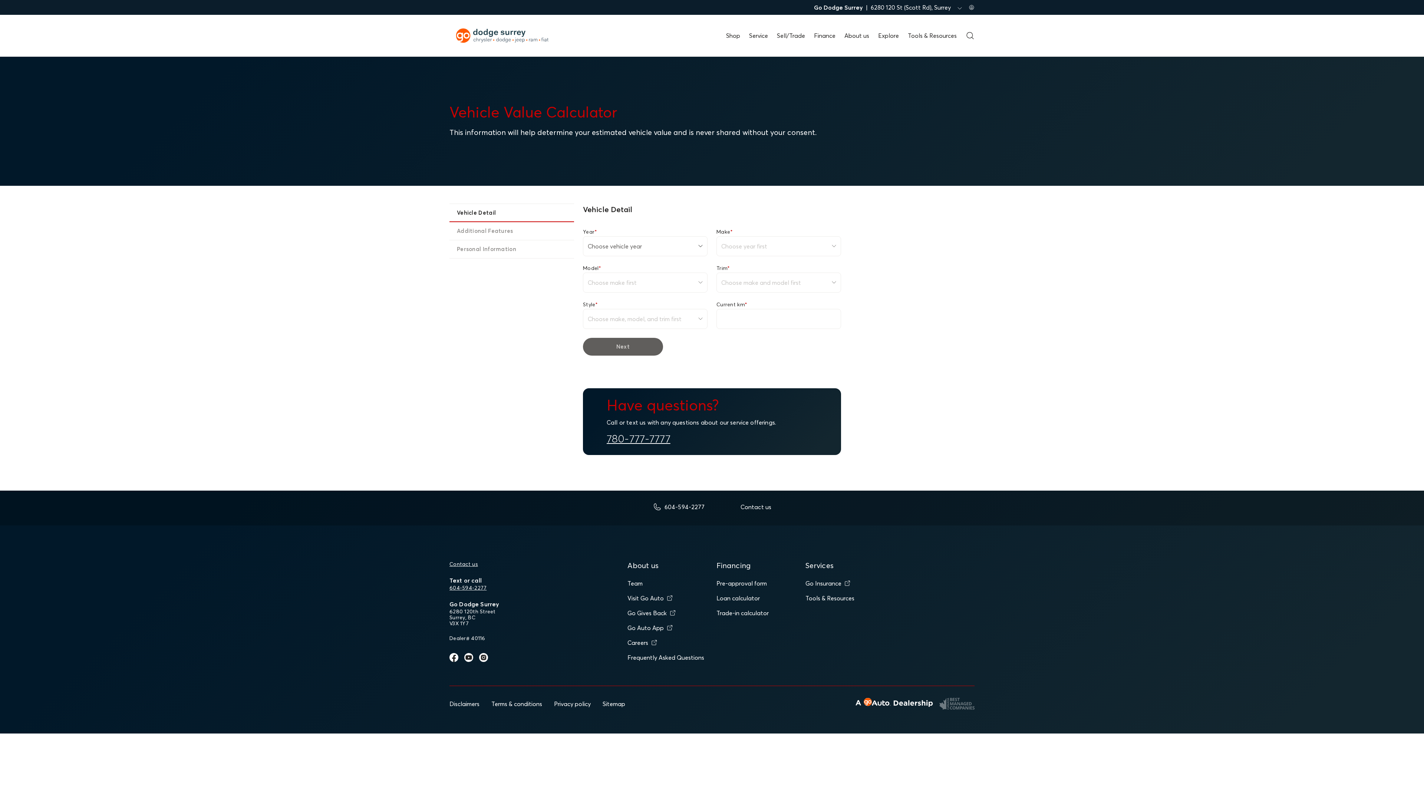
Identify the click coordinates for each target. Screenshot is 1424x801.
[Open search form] (970, 35)
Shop (733, 35)
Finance (824, 35)
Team (635, 583)
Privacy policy (572, 704)
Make (724, 232)
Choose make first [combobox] (612, 282)
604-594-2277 (468, 587)
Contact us (463, 564)
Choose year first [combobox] (744, 246)
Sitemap (614, 704)
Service (758, 35)
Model (592, 268)
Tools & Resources (932, 35)
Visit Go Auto (645, 598)
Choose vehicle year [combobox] (615, 246)
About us (856, 35)
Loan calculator (738, 598)
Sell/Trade (791, 35)
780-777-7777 (638, 438)
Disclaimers (464, 704)
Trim (723, 268)
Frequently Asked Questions (665, 657)
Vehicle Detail (476, 212)
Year (590, 232)
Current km (731, 304)
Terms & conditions (516, 704)
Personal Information (486, 249)
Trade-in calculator (742, 613)
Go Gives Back (647, 613)
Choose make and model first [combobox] (761, 282)
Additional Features (485, 230)
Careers (637, 642)
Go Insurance (823, 583)
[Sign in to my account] (972, 7)
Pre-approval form (741, 583)
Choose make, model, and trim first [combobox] (635, 319)
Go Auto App (645, 628)
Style (590, 304)
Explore (888, 35)
